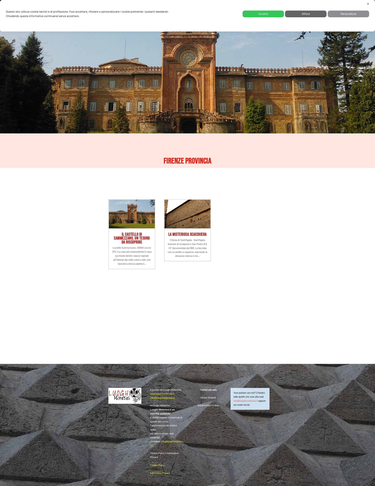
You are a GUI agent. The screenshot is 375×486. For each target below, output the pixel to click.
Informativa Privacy (160, 473)
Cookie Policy (157, 465)
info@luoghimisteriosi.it (162, 398)
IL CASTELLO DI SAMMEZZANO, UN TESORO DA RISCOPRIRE (132, 238)
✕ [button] (368, 3)
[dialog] (187, 16)
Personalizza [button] (348, 13)
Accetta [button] (263, 13)
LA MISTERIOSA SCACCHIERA (187, 234)
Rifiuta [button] (306, 13)
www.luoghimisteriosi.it (162, 394)
